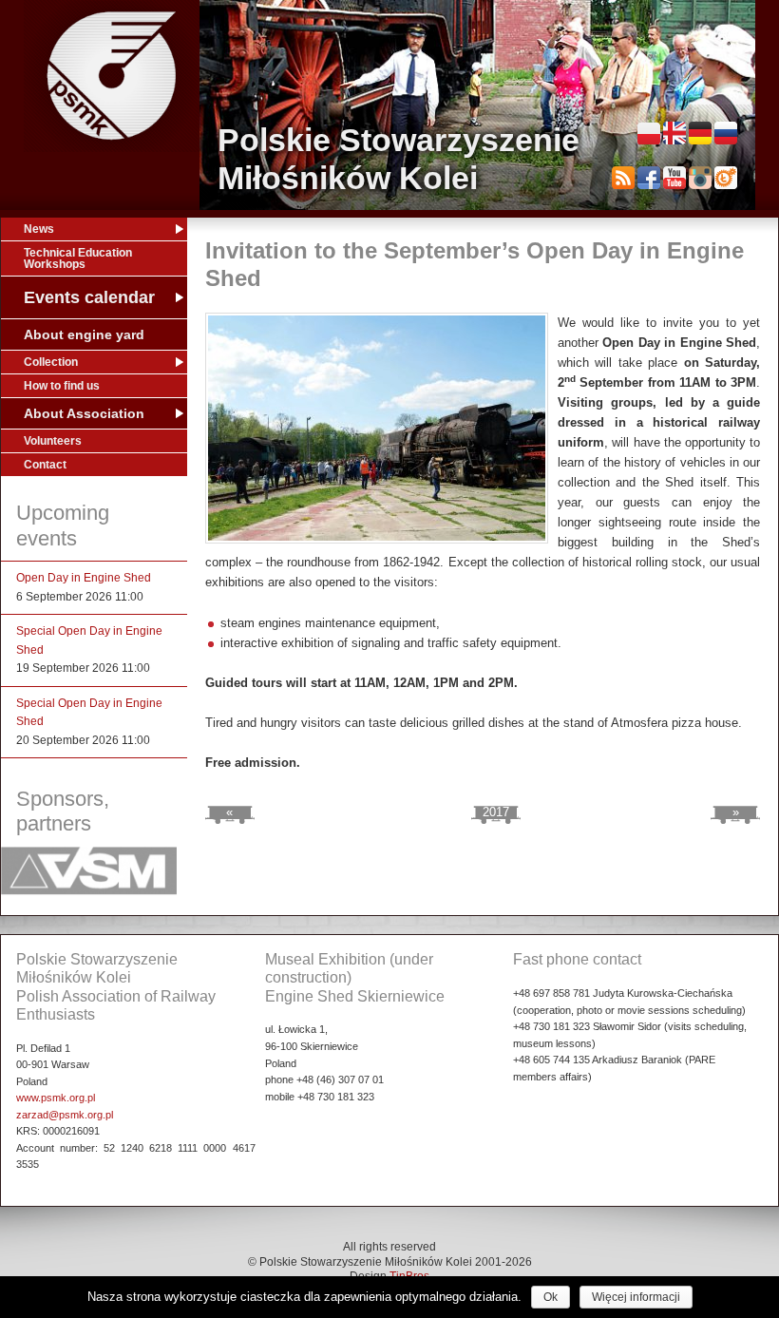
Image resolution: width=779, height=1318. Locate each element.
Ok (550, 1297)
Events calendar (89, 297)
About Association (84, 413)
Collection (51, 362)
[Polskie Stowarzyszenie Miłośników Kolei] (112, 76)
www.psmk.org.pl (55, 1097)
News (39, 229)
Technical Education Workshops (78, 258)
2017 (496, 812)
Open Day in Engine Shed (83, 577)
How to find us (62, 385)
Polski (648, 133)
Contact (45, 464)
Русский (725, 133)
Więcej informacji (636, 1297)
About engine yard (84, 334)
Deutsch (700, 133)
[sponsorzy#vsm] (88, 891)
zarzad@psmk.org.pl (64, 1114)
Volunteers (53, 441)
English (674, 133)
